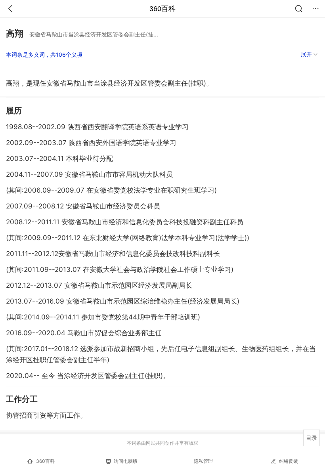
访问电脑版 (126, 461)
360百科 (162, 9)
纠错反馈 (288, 461)
